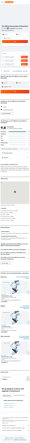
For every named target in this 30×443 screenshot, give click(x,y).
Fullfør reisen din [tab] (7, 395)
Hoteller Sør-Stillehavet (18, 437)
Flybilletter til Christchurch (9, 403)
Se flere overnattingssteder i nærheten (22, 277)
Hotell (11, 437)
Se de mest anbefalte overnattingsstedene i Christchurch (24, 338)
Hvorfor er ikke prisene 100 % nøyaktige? (12, 430)
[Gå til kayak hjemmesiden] (9, 2)
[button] (2, 2)
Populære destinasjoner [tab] (19, 395)
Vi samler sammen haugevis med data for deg (13, 428)
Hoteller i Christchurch (9, 407)
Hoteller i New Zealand (9, 438)
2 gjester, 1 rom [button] (6, 38)
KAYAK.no (7, 437)
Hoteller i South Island (19, 438)
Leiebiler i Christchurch (9, 405)
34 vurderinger (18, 28)
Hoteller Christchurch (7, 439)
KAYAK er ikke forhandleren (8, 425)
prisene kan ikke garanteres (9, 421)
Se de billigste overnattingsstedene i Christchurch (24, 307)
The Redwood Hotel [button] (5, 326)
